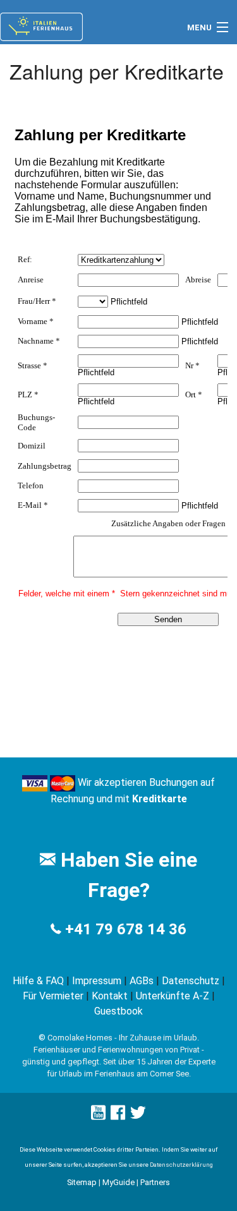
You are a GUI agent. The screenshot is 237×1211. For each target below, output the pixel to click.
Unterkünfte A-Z (172, 996)
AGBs (142, 981)
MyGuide (118, 1182)
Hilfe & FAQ (38, 981)
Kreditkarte (159, 799)
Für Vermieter (53, 996)
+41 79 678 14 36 (125, 929)
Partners (155, 1182)
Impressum (96, 981)
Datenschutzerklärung (181, 1164)
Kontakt (110, 996)
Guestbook (118, 1011)
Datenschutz (190, 981)
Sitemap (82, 1182)
